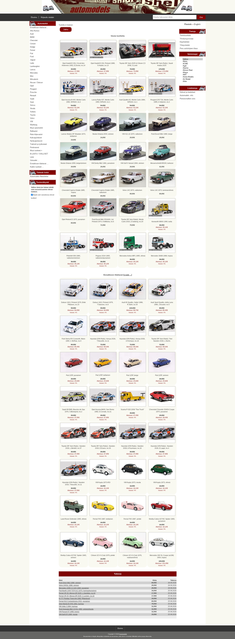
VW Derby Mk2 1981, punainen (103, 163)
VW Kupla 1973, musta (132, 482)
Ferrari (32, 50)
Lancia (32, 70)
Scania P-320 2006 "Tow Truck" (132, 409)
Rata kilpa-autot (36, 134)
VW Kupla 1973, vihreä (161, 482)
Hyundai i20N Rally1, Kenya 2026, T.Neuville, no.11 (103, 340)
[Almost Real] (193, 70)
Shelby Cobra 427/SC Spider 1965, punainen (162, 520)
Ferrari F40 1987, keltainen (103, 519)
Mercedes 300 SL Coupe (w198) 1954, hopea (162, 556)
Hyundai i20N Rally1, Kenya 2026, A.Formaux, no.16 (132, 340)
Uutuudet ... (34, 160)
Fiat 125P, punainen (73, 375)
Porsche (33, 92)
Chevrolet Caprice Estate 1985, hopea (73, 191)
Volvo (32, 118)
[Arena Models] (193, 77)
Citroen (33, 44)
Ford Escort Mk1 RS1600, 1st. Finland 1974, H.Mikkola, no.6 (103, 220)
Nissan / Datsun (36, 82)
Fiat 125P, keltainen (103, 375)
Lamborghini (35, 66)
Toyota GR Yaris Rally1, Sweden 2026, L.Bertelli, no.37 (73, 447)
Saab (32, 99)
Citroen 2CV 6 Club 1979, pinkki (103, 555)
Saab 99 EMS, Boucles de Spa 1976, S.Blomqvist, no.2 (73, 411)
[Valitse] (193, 59)
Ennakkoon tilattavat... (39, 27)
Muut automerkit (36, 128)
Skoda (32, 108)
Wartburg (33, 125)
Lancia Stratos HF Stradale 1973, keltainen (73, 135)
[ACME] (193, 64)
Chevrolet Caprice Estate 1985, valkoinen (103, 191)
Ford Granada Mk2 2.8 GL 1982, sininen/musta (76, 609)
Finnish (187, 24)
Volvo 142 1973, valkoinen (132, 190)
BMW (32, 37)
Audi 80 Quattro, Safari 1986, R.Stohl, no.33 (132, 303)
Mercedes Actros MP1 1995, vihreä (132, 256)
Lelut (32, 157)
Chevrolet (34, 40)
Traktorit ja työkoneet (38, 144)
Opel (32, 86)
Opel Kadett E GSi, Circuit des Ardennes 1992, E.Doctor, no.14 (73, 64)
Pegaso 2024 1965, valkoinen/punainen (103, 257)
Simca (32, 105)
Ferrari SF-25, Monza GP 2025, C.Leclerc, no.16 (76, 596)
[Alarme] (193, 68)
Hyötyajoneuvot (36, 141)
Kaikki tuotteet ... (37, 167)
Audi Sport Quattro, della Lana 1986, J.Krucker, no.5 (162, 303)
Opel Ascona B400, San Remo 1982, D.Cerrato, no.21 (103, 411)
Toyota (32, 115)
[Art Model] (193, 79)
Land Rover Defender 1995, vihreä (73, 519)
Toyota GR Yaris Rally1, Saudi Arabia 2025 (162, 64)
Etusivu (34, 17)
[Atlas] (193, 81)
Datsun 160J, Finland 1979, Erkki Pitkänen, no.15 (73, 303)
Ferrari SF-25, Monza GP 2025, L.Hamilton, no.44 (77, 593)
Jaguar (32, 60)
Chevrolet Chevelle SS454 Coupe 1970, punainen (161, 411)
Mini (31, 76)
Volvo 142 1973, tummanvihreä (161, 190)
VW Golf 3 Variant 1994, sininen (132, 163)
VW (31, 121)
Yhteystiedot (185, 45)
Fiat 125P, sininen (161, 375)
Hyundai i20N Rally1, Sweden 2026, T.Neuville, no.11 (73, 483)
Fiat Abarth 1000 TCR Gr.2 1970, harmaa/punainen (77, 590)
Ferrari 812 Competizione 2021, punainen (74, 601)
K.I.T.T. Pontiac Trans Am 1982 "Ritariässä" (74, 598)
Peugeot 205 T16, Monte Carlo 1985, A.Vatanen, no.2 (161, 101)
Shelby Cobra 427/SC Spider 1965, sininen (73, 556)
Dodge (32, 47)
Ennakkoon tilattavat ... (39, 164)
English (197, 24)
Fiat (31, 53)
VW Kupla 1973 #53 (102, 482)
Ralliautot (33, 131)
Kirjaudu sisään (47, 17)
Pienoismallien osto (187, 99)
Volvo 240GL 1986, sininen (69, 585)
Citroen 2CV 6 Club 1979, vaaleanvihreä (132, 556)
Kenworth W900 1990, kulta (162, 221)
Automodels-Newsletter (39, 176)
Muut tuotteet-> (36, 150)
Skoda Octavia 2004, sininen (103, 134)
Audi (32, 34)
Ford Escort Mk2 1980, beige (161, 134)
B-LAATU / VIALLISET (39, 154)
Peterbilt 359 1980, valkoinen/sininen (74, 257)
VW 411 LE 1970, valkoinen (132, 134)
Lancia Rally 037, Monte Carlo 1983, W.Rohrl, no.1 (103, 101)
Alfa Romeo (34, 31)
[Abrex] (193, 61)
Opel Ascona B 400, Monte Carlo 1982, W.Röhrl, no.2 (73, 101)
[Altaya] (193, 72)
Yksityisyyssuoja (186, 39)
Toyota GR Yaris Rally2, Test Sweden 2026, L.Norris (161, 340)
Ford (32, 57)
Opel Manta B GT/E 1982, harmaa (71, 604)
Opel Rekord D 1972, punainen (73, 219)
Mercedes (34, 73)
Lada (32, 63)
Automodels (123, 634)
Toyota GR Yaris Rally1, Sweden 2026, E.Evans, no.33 (103, 447)
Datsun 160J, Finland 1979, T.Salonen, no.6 (103, 303)
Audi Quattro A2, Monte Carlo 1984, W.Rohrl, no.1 (132, 101)
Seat (32, 102)
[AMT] (193, 75)
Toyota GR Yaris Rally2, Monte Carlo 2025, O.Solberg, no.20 (132, 220)
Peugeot (33, 89)
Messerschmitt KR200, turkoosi (161, 163)
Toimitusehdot (185, 35)
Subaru (33, 112)
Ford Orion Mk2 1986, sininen (70, 583)
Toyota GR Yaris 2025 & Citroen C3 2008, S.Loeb (132, 64)
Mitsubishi (34, 79)
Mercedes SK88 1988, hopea (162, 256)
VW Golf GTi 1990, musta (68, 614)
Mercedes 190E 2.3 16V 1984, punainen (74, 588)
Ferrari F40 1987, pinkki (132, 519)
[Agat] (193, 66)
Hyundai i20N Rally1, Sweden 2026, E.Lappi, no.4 (162, 447)
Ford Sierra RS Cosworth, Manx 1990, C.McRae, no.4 (73, 340)
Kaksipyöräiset (36, 138)
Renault (33, 96)
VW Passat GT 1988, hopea (69, 612)
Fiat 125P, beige (132, 375)
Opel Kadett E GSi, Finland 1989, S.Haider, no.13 (103, 64)
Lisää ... (127, 275)
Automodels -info (186, 95)
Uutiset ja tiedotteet (187, 92)
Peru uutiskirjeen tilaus (189, 48)
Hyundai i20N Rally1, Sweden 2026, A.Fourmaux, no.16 (132, 447)
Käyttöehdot (184, 42)
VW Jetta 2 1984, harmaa (68, 606)
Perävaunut (34, 147)
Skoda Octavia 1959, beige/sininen (73, 163)
